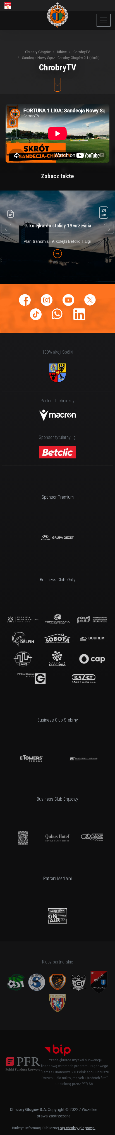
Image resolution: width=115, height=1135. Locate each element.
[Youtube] (68, 300)
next (109, 229)
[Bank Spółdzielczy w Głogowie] (83, 759)
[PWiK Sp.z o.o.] (31, 679)
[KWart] (23, 659)
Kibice (61, 52)
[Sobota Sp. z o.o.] (57, 639)
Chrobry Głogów (38, 52)
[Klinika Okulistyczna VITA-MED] (23, 619)
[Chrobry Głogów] (57, 15)
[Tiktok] (36, 314)
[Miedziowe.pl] (57, 916)
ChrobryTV (81, 52)
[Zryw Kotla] (57, 982)
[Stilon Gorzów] (36, 982)
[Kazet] (83, 679)
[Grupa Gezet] (57, 537)
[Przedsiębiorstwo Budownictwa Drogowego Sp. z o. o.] (92, 619)
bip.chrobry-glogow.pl (77, 1128)
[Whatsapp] (57, 314)
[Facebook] (25, 300)
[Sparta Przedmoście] (16, 982)
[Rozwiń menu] (104, 20)
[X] (90, 300)
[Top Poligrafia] (57, 619)
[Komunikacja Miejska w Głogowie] (23, 838)
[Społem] (92, 838)
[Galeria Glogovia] (57, 659)
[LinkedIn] (79, 314)
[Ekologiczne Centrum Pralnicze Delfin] (23, 639)
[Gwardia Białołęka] (78, 982)
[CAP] (92, 659)
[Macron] (57, 415)
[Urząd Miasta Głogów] (57, 372)
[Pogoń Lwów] (57, 1003)
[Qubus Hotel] (57, 838)
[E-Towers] (31, 759)
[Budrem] (92, 639)
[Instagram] (46, 300)
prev (6, 229)
